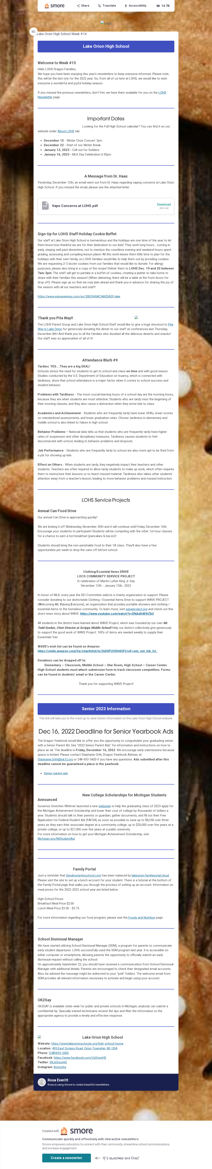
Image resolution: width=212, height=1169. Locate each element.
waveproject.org (136, 609)
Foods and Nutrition (141, 917)
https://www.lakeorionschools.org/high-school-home (87, 1043)
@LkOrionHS (58, 1062)
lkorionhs (60, 1067)
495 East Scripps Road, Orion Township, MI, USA (84, 1048)
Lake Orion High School (106, 46)
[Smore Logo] (55, 5)
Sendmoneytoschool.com (83, 875)
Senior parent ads (56, 773)
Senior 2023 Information (106, 708)
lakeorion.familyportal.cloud (150, 875)
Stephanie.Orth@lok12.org (55, 759)
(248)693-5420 (59, 1053)
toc (33, 31)
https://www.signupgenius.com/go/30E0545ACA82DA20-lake (79, 296)
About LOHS (66, 131)
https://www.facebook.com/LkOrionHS (80, 1058)
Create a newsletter (66, 1158)
